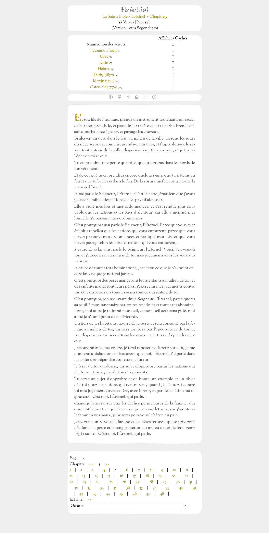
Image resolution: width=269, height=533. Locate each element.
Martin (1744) (104, 81)
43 (94, 494)
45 (121, 494)
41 (194, 488)
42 (81, 494)
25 (111, 482)
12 (71, 476)
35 (115, 488)
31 (190, 482)
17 (134, 476)
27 (138, 482)
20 (173, 476)
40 (181, 488)
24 (98, 482)
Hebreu (104, 69)
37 (141, 488)
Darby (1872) (104, 75)
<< (91, 464)
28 (151, 482)
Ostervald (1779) (103, 87)
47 (148, 494)
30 (178, 482)
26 (124, 482)
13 (83, 476)
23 (84, 482)
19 (160, 476)
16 (121, 476)
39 (168, 488)
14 (96, 476)
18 (147, 476)
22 (71, 482)
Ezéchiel (138, 17)
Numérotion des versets (105, 44)
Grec (104, 57)
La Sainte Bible (115, 17)
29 (164, 482)
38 (154, 488)
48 (162, 494)
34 (102, 488)
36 (128, 488)
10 (174, 470)
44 (108, 494)
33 (89, 488)
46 (135, 494)
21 (186, 476)
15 (109, 476)
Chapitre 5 (158, 17)
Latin (103, 63)
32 (76, 488)
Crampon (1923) (104, 51)
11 (187, 470)
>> (107, 464)
